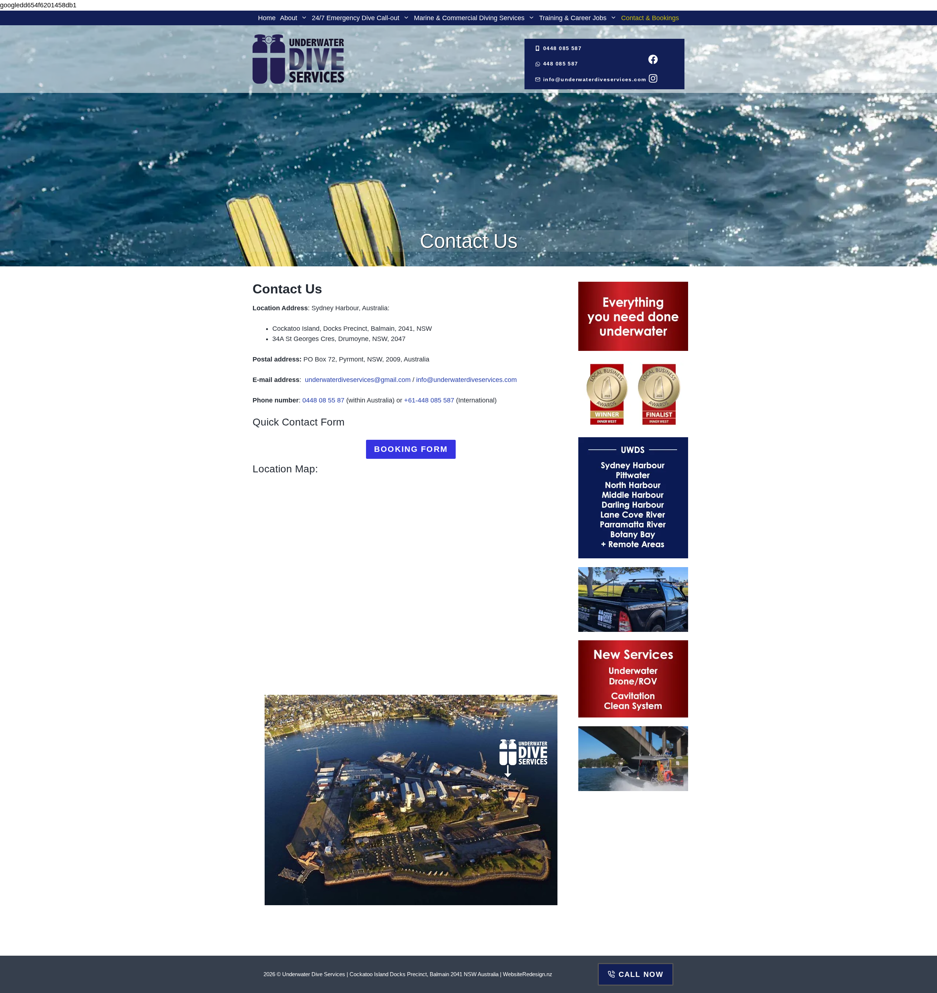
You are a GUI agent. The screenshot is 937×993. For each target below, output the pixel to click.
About (288, 18)
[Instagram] (653, 78)
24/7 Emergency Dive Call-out (355, 18)
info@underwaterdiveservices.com (466, 379)
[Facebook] (653, 59)
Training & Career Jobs (572, 18)
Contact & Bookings (650, 18)
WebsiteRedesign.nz (527, 974)
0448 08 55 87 (323, 400)
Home (267, 18)
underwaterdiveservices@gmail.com (357, 379)
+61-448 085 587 (429, 400)
